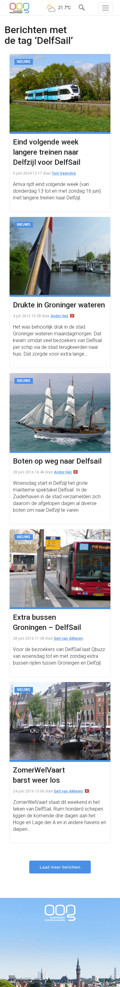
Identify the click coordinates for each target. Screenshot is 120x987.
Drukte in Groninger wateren (59, 305)
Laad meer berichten (60, 867)
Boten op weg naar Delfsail (57, 461)
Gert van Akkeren (68, 638)
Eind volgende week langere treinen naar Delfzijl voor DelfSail (46, 152)
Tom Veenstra (64, 173)
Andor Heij (59, 316)
